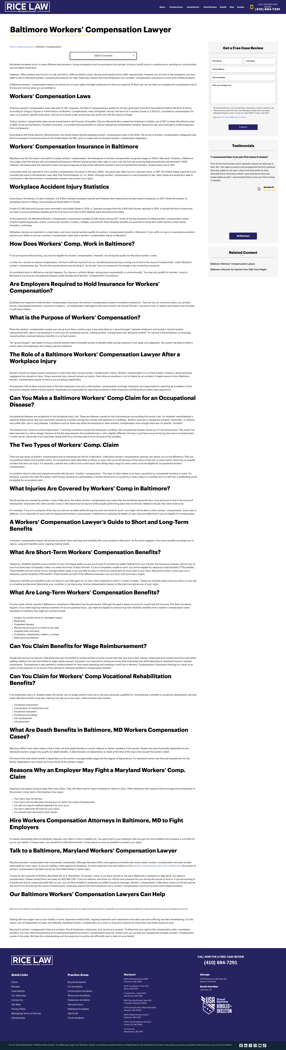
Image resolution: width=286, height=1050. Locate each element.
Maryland (129, 974)
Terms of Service (240, 117)
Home (13, 47)
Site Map (16, 1005)
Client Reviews (210, 7)
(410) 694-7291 (220, 962)
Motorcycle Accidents (79, 996)
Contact (240, 7)
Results (223, 7)
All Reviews (243, 236)
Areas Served (193, 7)
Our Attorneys (18, 996)
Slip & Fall (73, 1013)
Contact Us (17, 1000)
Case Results (18, 991)
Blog (232, 7)
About (162, 7)
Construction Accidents (80, 991)
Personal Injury (26, 47)
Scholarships (18, 1018)
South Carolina (209, 986)
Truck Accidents (76, 1018)
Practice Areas (176, 7)
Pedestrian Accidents (79, 1000)
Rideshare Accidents (78, 1009)
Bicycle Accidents (77, 982)
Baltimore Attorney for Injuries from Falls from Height (238, 269)
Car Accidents (75, 987)
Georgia (205, 974)
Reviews (15, 987)
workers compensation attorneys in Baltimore (157, 866)
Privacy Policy (225, 117)
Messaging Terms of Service (26, 1013)
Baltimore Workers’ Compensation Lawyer (232, 264)
